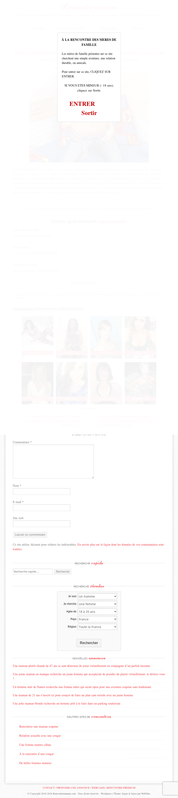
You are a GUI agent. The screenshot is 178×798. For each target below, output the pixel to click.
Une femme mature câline (35, 745)
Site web (18, 518)
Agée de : (71, 611)
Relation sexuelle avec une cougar (40, 735)
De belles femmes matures (35, 763)
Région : (72, 626)
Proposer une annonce (73, 787)
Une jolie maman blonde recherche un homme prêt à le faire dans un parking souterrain (66, 703)
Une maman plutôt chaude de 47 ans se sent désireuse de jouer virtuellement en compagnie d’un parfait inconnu (81, 666)
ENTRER (82, 103)
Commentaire (22, 442)
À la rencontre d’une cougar (36, 754)
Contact (49, 787)
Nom (17, 485)
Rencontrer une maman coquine (38, 726)
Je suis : (72, 596)
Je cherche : (70, 603)
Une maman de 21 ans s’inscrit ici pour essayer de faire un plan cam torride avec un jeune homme (73, 695)
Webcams (98, 787)
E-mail (18, 502)
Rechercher (89, 643)
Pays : (74, 619)
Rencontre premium (121, 787)
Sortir (89, 112)
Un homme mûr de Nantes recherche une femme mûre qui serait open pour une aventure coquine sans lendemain (82, 687)
